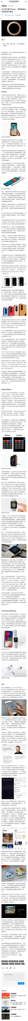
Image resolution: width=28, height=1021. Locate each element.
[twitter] (10, 968)
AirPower (18, 963)
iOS (23, 963)
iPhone (21, 961)
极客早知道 (13, 1000)
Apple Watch (5, 963)
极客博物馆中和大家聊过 (11, 600)
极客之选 (4, 5)
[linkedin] (14, 968)
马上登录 (21, 983)
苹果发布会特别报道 (13, 961)
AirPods (11, 963)
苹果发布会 (4, 961)
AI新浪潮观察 (13, 993)
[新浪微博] (7, 968)
